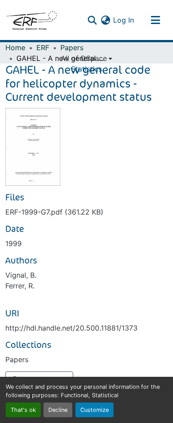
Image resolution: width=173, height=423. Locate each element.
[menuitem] (86, 58)
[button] (31, 20)
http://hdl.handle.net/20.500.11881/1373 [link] (71, 327)
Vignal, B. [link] (20, 275)
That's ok (23, 410)
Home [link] (15, 47)
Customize (94, 410)
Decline (57, 410)
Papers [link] (71, 47)
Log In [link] (123, 20)
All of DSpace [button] (84, 58)
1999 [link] (13, 243)
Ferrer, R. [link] (20, 285)
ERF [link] (42, 47)
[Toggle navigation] (155, 20)
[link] (86, 212)
